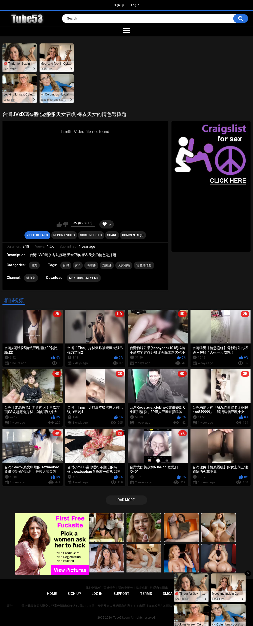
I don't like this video (65, 224)
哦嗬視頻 (142, 587)
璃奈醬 (91, 265)
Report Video (64, 235)
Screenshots (91, 235)
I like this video (59, 224)
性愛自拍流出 (159, 587)
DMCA (167, 594)
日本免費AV (93, 587)
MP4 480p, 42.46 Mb (83, 278)
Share (112, 235)
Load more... (127, 500)
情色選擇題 (144, 265)
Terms (146, 594)
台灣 (34, 265)
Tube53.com (121, 617)
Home (52, 594)
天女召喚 (124, 265)
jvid (77, 265)
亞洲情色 (109, 587)
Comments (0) (133, 235)
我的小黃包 (125, 587)
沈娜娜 (106, 265)
